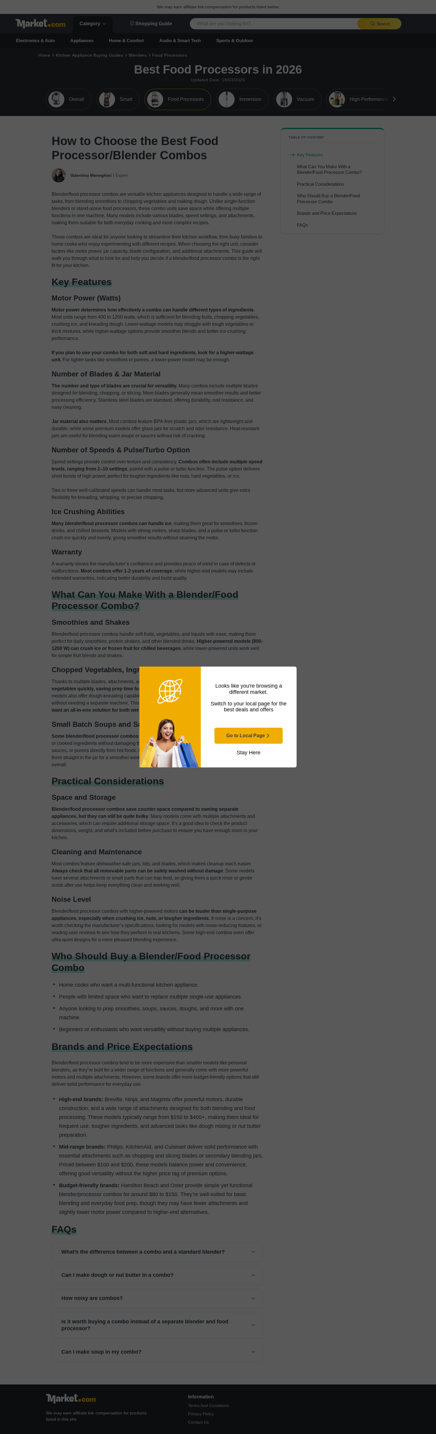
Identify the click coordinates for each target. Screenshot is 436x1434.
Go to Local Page (245, 735)
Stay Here (248, 753)
